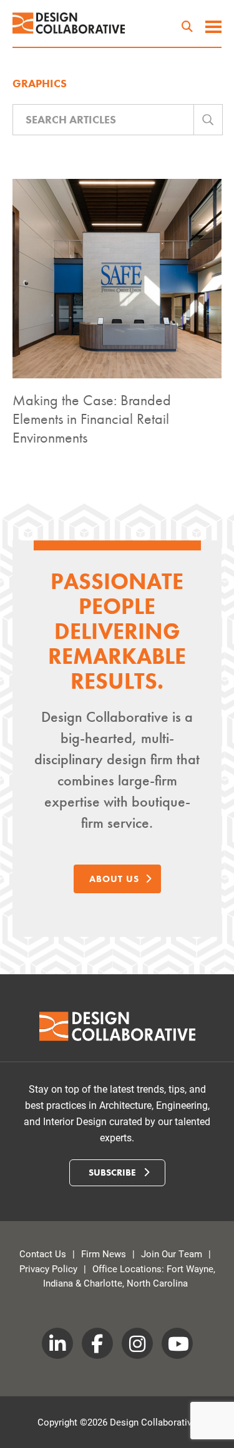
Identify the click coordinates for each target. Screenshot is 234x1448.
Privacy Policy (48, 1268)
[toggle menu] (213, 28)
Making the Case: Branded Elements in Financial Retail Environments (91, 418)
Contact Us (42, 1253)
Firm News (103, 1253)
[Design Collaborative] (68, 23)
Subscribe (114, 1172)
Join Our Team (171, 1253)
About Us (114, 879)
